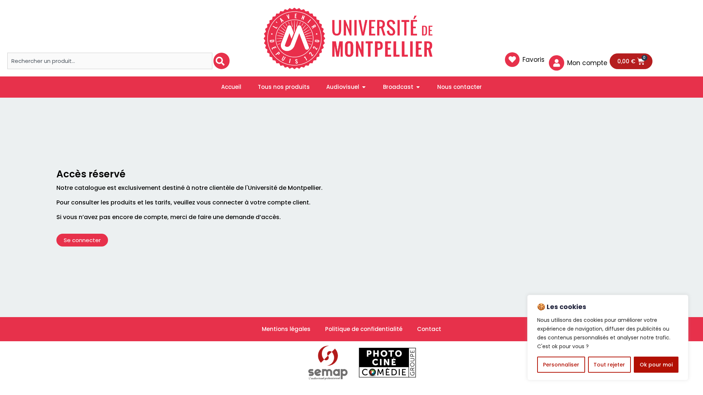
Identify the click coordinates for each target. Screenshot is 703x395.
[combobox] (109, 61)
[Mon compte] (556, 63)
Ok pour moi (656, 364)
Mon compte (587, 63)
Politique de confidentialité (363, 329)
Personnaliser (561, 364)
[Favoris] (512, 59)
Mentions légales (286, 329)
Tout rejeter (609, 364)
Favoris (533, 59)
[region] (607, 337)
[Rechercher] (221, 61)
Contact (429, 329)
